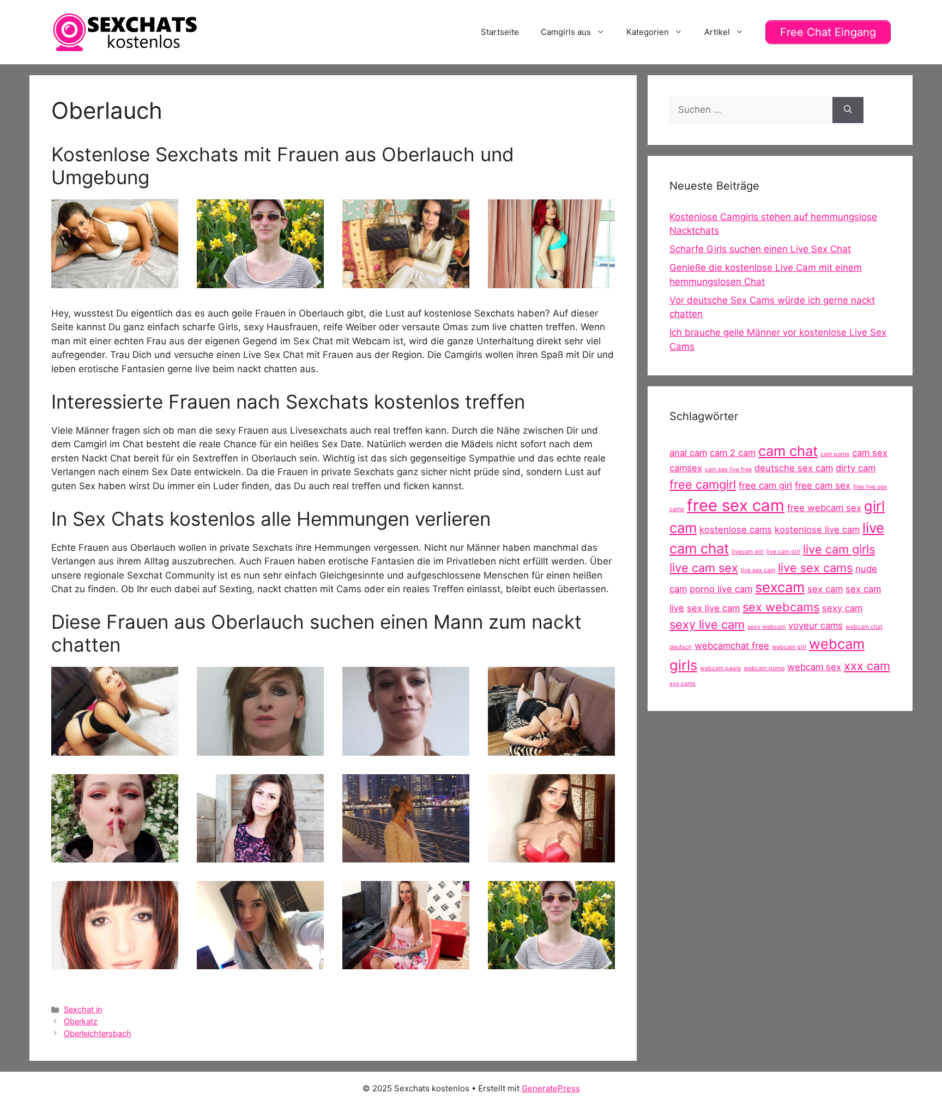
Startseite (500, 32)
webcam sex (814, 666)
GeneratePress (551, 1088)
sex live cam (713, 608)
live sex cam (758, 570)
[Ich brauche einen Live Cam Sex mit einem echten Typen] (260, 854)
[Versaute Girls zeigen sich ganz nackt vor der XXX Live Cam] (114, 962)
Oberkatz (81, 1021)
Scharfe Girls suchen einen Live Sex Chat (760, 249)
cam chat (788, 450)
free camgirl (702, 484)
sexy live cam (707, 624)
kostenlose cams (735, 529)
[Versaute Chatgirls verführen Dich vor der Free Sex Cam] (551, 280)
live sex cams (815, 568)
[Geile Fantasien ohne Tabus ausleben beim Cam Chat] (405, 962)
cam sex (869, 452)
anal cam (688, 452)
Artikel (717, 32)
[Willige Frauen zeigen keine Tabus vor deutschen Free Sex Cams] (405, 280)
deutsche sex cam (793, 468)
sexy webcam (766, 626)
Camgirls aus (566, 32)
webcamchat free (732, 645)
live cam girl (783, 551)
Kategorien (647, 32)
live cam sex (703, 568)
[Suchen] (847, 110)
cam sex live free (728, 469)
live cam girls (839, 549)
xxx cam (867, 666)
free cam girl (765, 485)
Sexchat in (83, 1009)
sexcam (780, 587)
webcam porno (764, 668)
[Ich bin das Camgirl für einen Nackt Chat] (260, 748)
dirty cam (855, 468)
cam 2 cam (733, 452)
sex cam (825, 589)
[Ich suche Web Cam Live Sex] (260, 280)
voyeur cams (815, 625)
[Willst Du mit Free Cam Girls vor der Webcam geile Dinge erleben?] (551, 854)
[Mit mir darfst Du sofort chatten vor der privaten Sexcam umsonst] (114, 854)
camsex (685, 468)
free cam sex (822, 485)
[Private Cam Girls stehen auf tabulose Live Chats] (260, 962)
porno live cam (721, 589)
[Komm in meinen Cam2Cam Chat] (114, 748)
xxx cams (682, 683)
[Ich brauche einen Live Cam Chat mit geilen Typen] (114, 280)
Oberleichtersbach (97, 1033)
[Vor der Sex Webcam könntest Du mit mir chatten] (405, 748)
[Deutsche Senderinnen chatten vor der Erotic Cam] (405, 854)
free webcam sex (824, 507)
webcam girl (789, 647)
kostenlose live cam (817, 529)
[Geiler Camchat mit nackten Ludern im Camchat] (551, 748)
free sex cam (735, 505)
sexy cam (842, 608)
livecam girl (748, 551)
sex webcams (780, 607)
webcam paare (720, 668)
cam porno (834, 454)
